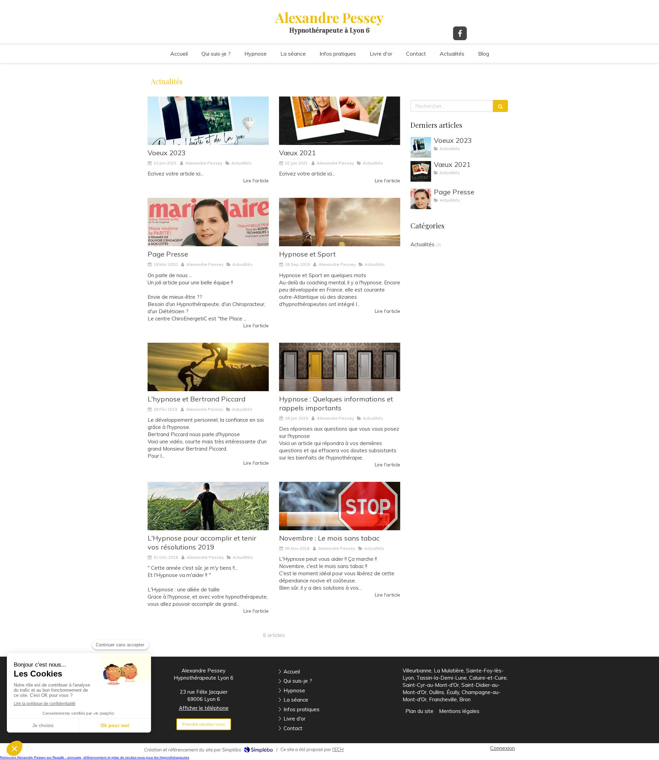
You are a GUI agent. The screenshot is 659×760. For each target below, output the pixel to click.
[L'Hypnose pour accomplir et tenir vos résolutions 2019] (208, 506)
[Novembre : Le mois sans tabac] (339, 506)
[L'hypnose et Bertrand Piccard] (208, 367)
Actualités (423, 244)
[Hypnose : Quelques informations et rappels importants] (339, 367)
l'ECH (338, 749)
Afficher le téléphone (204, 708)
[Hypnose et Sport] (339, 222)
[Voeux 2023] (208, 121)
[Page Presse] (208, 222)
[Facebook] (460, 33)
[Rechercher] (500, 106)
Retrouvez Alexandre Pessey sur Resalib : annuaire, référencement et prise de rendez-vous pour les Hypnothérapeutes (94, 757)
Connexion (502, 748)
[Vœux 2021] (339, 121)
